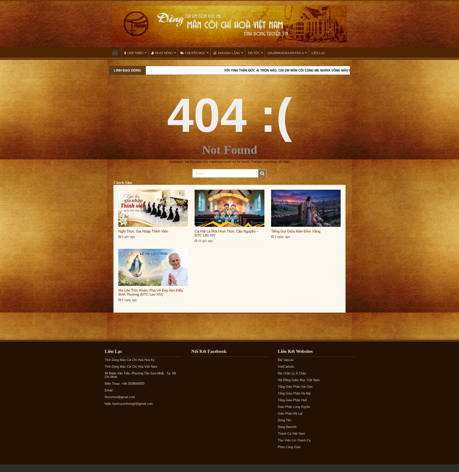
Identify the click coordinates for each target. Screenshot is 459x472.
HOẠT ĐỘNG (164, 53)
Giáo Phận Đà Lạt (290, 413)
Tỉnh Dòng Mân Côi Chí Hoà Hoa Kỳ (130, 360)
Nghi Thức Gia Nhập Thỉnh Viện (143, 231)
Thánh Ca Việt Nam (291, 433)
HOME (115, 52)
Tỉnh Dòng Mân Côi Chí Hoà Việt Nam (131, 366)
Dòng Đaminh (287, 427)
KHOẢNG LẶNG (229, 53)
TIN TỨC (254, 53)
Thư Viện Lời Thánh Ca (294, 440)
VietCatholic (286, 366)
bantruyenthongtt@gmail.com (132, 403)
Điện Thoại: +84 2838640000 (124, 383)
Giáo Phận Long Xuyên (294, 407)
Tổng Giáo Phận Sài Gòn (295, 387)
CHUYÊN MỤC (195, 53)
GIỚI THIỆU (135, 53)
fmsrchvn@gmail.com (120, 397)
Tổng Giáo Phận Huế (292, 400)
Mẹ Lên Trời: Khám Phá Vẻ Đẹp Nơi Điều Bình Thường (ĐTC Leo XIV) (150, 292)
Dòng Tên (284, 420)
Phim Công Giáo (289, 447)
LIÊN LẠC (318, 53)
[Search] (262, 173)
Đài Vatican (286, 360)
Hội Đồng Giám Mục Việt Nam (299, 380)
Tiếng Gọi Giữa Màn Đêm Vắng (295, 231)
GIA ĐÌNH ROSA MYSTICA (286, 53)
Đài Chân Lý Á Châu (292, 373)
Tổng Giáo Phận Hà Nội (294, 393)
